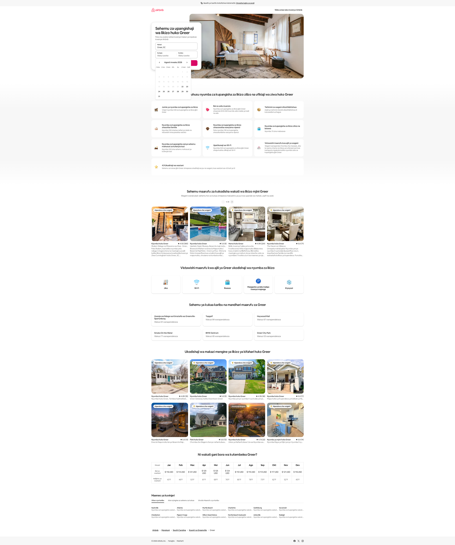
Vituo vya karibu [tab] (157, 500)
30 (187, 91)
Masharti (180, 541)
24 (159, 91)
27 (173, 91)
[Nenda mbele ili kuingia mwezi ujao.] (187, 62)
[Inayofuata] (232, 202)
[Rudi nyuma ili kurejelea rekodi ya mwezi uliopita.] (159, 62)
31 (159, 96)
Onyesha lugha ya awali (245, 3)
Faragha (171, 541)
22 (182, 87)
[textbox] (166, 55)
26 (168, 91)
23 (187, 87)
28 (178, 91)
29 (182, 91)
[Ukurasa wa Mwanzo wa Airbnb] (157, 10)
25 (164, 91)
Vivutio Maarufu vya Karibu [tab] (208, 500)
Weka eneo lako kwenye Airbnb (288, 10)
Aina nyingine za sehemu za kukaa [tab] (181, 500)
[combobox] (176, 47)
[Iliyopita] (223, 202)
